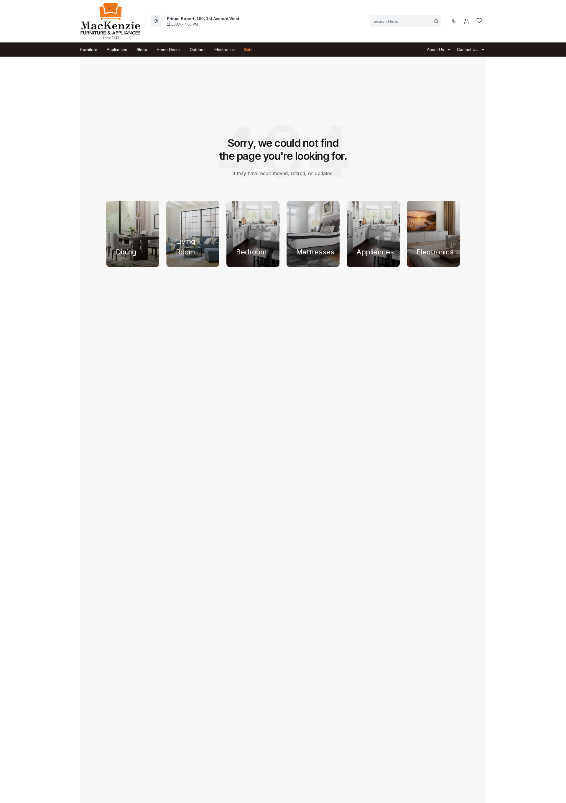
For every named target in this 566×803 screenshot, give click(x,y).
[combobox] (405, 21)
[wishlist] (479, 21)
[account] (466, 21)
